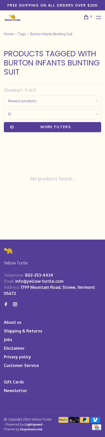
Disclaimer (14, 348)
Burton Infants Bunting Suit (51, 34)
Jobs (8, 339)
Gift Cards (14, 381)
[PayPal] (63, 421)
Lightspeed (33, 424)
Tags (22, 34)
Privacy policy (17, 356)
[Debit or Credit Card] (74, 421)
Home (9, 34)
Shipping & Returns (23, 330)
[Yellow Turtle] (9, 250)
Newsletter (15, 390)
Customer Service (21, 365)
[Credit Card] (96, 428)
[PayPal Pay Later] (84, 421)
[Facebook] (6, 304)
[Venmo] (95, 421)
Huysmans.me (31, 429)
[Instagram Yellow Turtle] (15, 304)
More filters (56, 127)
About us (12, 322)
